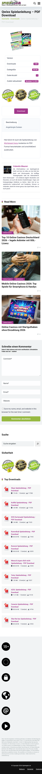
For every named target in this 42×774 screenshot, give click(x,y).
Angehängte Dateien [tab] (14, 127)
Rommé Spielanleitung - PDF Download (22, 547)
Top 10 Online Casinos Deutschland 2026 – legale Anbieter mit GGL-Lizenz (20, 240)
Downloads (15, 19)
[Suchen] (37, 443)
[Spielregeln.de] (14, 3)
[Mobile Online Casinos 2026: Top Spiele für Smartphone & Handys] (21, 266)
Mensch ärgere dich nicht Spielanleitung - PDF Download (22, 562)
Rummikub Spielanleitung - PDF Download (23, 533)
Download (21, 111)
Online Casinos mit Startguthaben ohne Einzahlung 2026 (20, 328)
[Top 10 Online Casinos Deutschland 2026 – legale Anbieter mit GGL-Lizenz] (21, 219)
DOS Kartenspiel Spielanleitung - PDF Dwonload (23, 518)
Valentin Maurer (20, 166)
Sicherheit (30, 769)
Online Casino (7, 232)
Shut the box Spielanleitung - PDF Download (23, 620)
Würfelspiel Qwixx (11, 143)
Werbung (22, 769)
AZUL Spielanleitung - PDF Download (21, 591)
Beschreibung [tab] (11, 122)
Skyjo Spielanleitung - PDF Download (21, 489)
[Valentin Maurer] (7, 174)
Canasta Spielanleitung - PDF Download (22, 605)
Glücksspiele (19, 279)
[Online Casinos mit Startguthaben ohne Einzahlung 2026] (21, 309)
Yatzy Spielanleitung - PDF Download (21, 576)
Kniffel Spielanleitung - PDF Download (21, 504)
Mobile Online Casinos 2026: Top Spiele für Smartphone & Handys (19, 285)
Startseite (5, 19)
